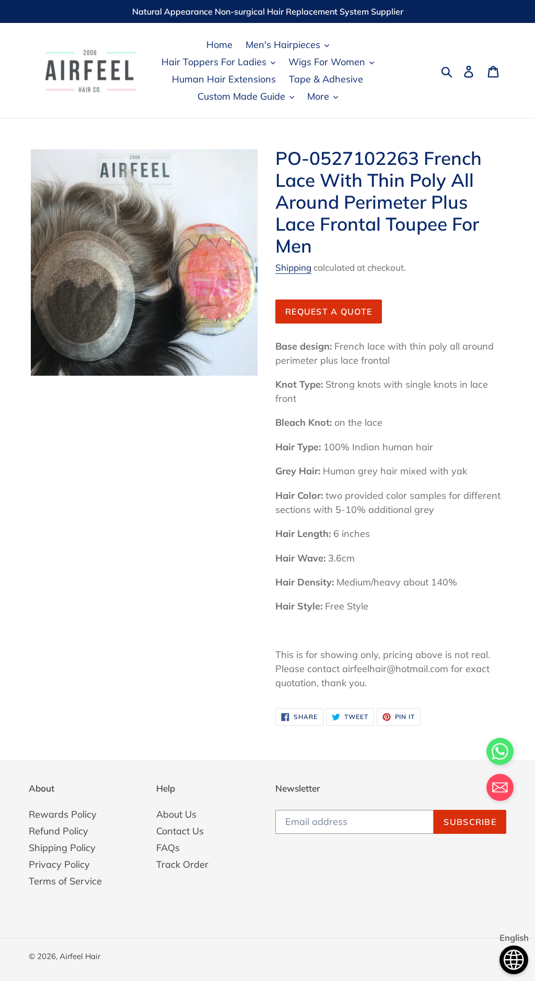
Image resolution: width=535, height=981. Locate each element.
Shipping (293, 267)
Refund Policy (58, 831)
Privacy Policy (59, 864)
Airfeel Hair (80, 956)
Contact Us (180, 831)
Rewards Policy (63, 814)
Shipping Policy (62, 848)
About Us (176, 814)
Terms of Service (65, 881)
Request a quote (328, 311)
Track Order (182, 864)
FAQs (168, 848)
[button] (500, 789)
